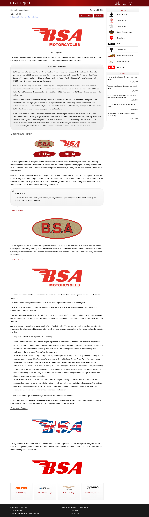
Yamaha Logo (121, 20)
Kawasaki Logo (122, 14)
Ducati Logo (121, 38)
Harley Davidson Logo (124, 32)
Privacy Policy (72, 507)
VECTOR (99, 16)
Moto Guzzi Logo (123, 61)
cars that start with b (31, 17)
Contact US (75, 513)
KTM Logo (120, 44)
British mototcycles (16, 17)
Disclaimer (75, 510)
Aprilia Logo (121, 67)
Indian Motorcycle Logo (125, 55)
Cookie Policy (83, 507)
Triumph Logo (121, 50)
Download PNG (86, 16)
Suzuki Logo (121, 26)
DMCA (64, 507)
